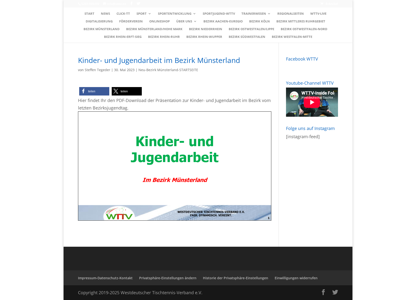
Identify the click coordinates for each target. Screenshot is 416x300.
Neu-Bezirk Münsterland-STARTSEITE (168, 70)
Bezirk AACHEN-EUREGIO (223, 21)
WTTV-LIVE (318, 14)
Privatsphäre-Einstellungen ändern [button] (167, 278)
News (105, 14)
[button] (94, 91)
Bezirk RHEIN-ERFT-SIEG (123, 37)
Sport (141, 14)
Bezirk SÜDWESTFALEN (247, 37)
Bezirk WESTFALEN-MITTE (292, 37)
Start (89, 14)
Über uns (184, 21)
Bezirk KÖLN (259, 21)
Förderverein (131, 21)
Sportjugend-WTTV (219, 14)
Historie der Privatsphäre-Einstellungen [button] (235, 278)
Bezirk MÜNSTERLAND (102, 29)
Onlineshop (159, 21)
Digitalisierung (99, 21)
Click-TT (123, 14)
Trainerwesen (253, 14)
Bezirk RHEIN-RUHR (164, 37)
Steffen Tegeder (97, 70)
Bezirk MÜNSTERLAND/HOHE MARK (154, 29)
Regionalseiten (290, 14)
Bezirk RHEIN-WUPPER (204, 37)
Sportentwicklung (174, 14)
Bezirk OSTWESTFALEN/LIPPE (251, 29)
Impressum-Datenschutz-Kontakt (105, 278)
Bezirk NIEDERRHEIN (205, 29)
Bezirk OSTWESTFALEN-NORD (304, 29)
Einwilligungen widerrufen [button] (296, 278)
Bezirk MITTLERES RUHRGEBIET (300, 21)
